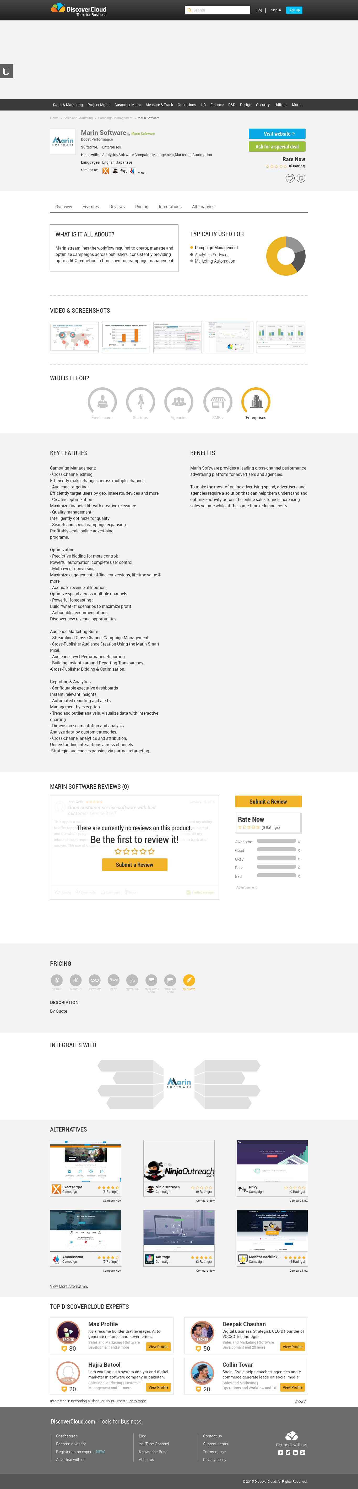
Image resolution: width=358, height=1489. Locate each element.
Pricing (141, 206)
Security (263, 104)
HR (203, 104)
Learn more (137, 1400)
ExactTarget (72, 1186)
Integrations (170, 206)
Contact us (212, 1435)
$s (82, 10)
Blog (259, 10)
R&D (231, 104)
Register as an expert (80, 1451)
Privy (253, 1186)
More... (142, 173)
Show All (301, 1401)
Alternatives (203, 206)
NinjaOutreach (168, 1186)
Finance (217, 104)
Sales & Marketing (68, 104)
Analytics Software (212, 254)
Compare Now (112, 1201)
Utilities (280, 104)
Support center (216, 1443)
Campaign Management (216, 247)
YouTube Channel (154, 1443)
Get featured (67, 1435)
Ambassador (72, 1256)
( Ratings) (296, 166)
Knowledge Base (153, 1451)
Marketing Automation (215, 261)
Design (245, 104)
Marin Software (143, 133)
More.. (297, 104)
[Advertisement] (179, 59)
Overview (63, 206)
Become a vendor (71, 1443)
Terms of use (214, 1451)
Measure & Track (159, 104)
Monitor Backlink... (265, 1256)
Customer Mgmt (128, 104)
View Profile (158, 1346)
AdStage (163, 1256)
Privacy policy (214, 1459)
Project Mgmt (99, 104)
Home (54, 118)
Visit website (277, 133)
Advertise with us (70, 1459)
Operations (187, 104)
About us (146, 1459)
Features (91, 206)
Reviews (117, 206)
